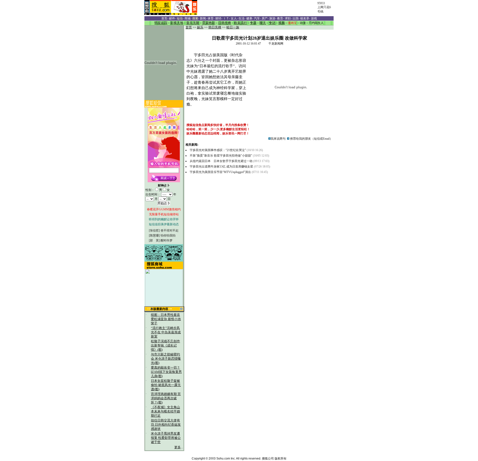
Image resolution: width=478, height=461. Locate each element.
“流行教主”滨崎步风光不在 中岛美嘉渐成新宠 (166, 332)
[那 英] (154, 240)
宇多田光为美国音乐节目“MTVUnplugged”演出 (221, 172)
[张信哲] (154, 230)
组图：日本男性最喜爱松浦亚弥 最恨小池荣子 (166, 319)
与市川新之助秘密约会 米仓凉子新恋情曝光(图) (166, 359)
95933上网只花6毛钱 (324, 7)
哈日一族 (232, 27)
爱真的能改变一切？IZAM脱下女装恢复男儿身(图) (166, 372)
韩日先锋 (214, 27)
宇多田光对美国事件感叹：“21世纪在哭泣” (218, 150)
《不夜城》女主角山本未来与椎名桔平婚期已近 (165, 411)
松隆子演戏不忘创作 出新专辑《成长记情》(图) (165, 345)
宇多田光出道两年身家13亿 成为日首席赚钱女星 (222, 166)
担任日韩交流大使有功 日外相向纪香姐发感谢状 (166, 425)
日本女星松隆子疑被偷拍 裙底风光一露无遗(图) (166, 385)
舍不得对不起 (170, 230)
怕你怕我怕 (168, 235)
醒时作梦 (167, 240)
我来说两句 (278, 138)
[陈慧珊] (154, 235)
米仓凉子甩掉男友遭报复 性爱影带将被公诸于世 (166, 438)
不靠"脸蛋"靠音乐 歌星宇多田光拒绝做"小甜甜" (221, 155)
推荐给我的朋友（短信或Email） (311, 138)
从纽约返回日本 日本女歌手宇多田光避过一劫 (221, 161)
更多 (177, 447)
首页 (188, 27)
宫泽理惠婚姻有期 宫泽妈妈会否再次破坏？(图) (166, 398)
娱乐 (200, 27)
